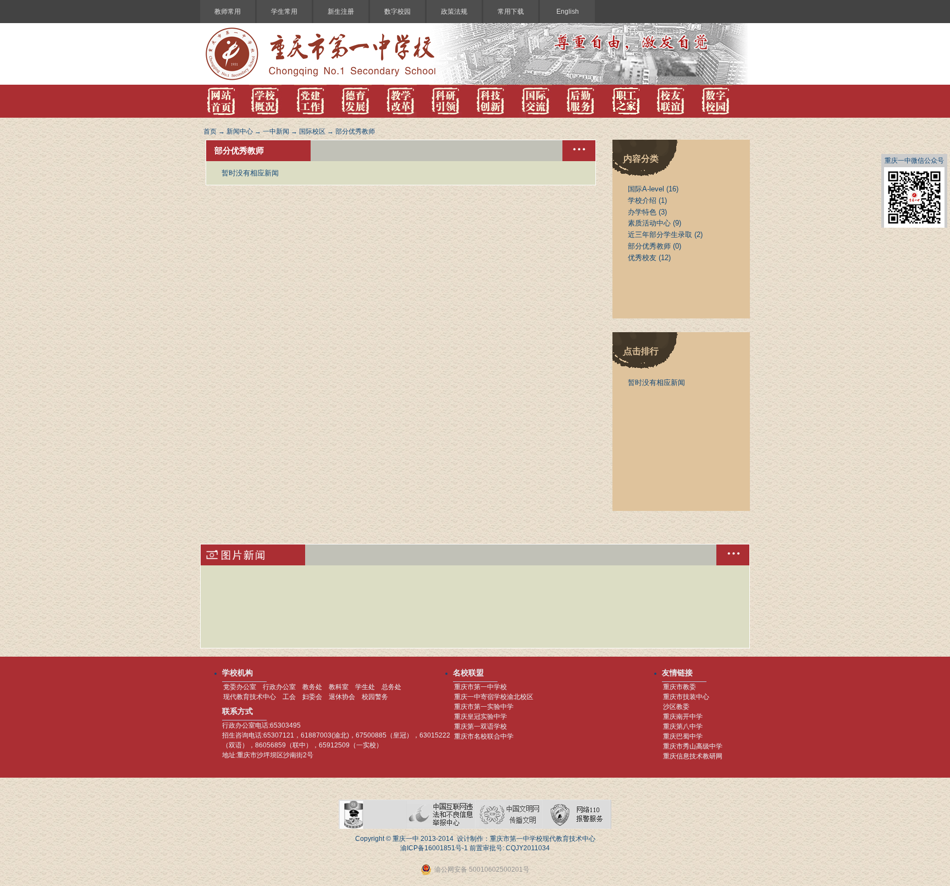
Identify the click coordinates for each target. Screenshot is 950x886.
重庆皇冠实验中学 (480, 716)
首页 (210, 131)
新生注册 (341, 11)
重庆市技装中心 (686, 697)
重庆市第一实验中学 (483, 707)
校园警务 (375, 697)
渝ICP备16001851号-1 (434, 848)
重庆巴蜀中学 (683, 736)
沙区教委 (676, 707)
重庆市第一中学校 (480, 687)
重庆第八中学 (683, 726)
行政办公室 (279, 687)
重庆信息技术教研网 (692, 756)
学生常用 (284, 11)
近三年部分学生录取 (660, 234)
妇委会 (312, 697)
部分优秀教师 (355, 131)
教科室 (339, 687)
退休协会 (342, 697)
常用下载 (511, 11)
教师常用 (227, 11)
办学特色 (642, 212)
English (567, 11)
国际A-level (646, 189)
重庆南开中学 (683, 716)
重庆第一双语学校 (480, 726)
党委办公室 (239, 687)
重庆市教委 (679, 687)
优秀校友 (642, 258)
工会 (289, 697)
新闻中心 (240, 131)
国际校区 (312, 131)
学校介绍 (642, 200)
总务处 (391, 687)
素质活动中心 (649, 223)
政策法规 (454, 11)
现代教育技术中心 (249, 697)
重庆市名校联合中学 (483, 736)
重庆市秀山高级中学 (692, 746)
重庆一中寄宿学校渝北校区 (493, 697)
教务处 (312, 687)
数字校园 (397, 11)
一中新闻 (276, 131)
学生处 (365, 687)
